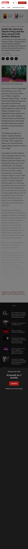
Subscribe (22, 2)
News (3, 7)
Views (8, 7)
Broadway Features (18, 7)
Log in (20, 388)
